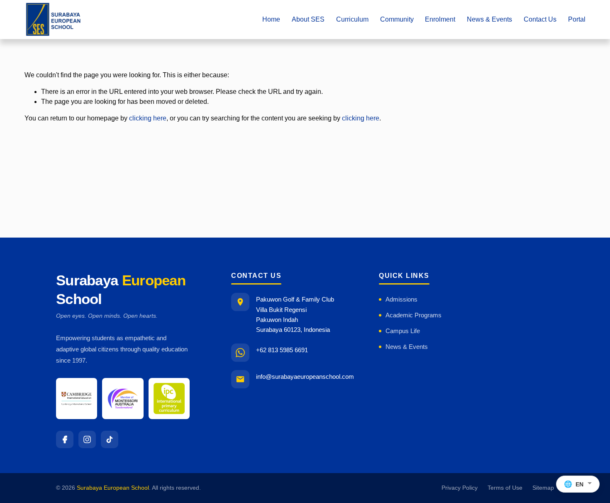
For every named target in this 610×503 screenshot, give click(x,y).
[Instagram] (87, 439)
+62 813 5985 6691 (282, 349)
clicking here (147, 118)
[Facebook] (64, 439)
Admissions (401, 299)
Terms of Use (505, 488)
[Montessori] (122, 398)
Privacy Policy (460, 488)
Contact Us (540, 19)
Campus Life (403, 330)
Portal (577, 19)
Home (271, 19)
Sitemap (543, 488)
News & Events (407, 346)
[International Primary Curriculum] (169, 398)
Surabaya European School (113, 488)
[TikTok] (109, 439)
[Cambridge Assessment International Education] (76, 398)
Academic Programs (414, 315)
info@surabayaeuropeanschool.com (305, 376)
